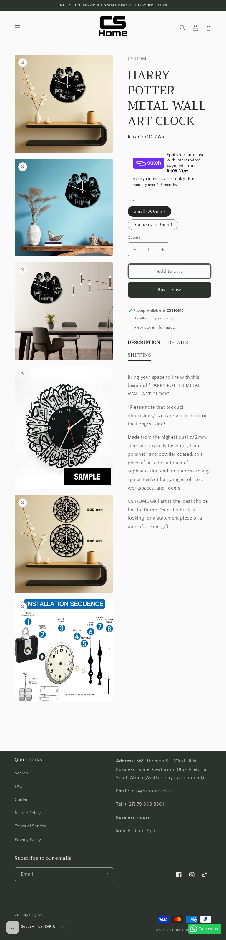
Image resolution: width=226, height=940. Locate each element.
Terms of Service (30, 826)
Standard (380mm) (153, 224)
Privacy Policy (28, 839)
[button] (17, 27)
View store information (156, 327)
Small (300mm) (149, 211)
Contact (22, 799)
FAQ (19, 786)
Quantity (135, 238)
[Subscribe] (106, 874)
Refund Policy (28, 813)
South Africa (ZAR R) (38, 926)
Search (21, 773)
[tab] (144, 344)
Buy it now (169, 289)
